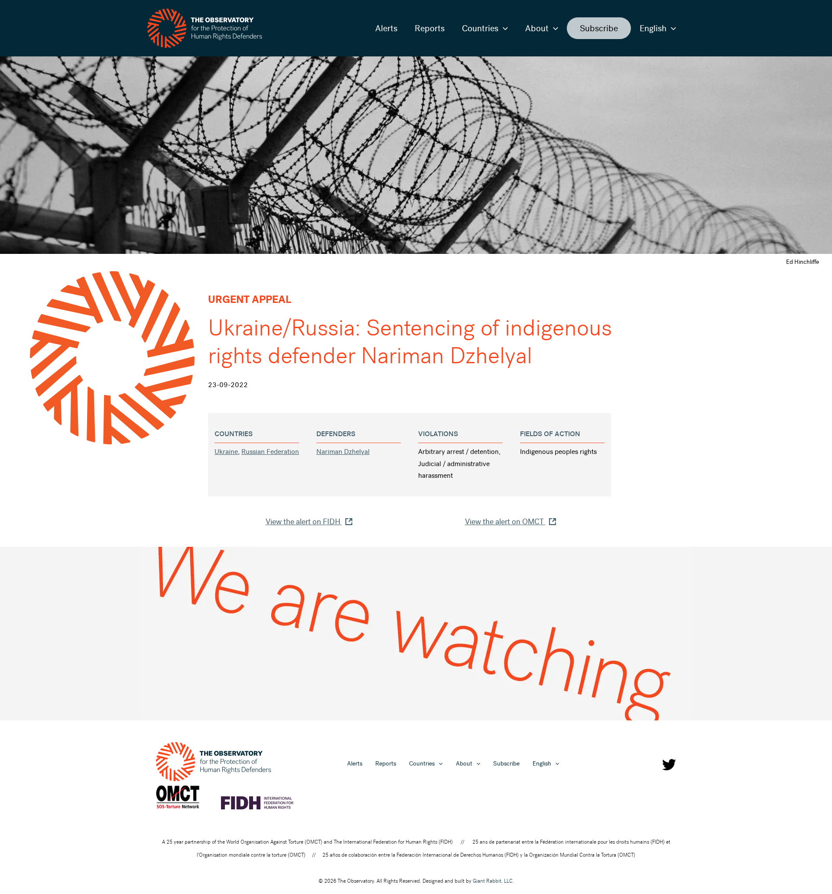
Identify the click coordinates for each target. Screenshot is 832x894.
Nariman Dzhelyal (343, 451)
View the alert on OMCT (505, 521)
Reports (430, 28)
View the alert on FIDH (304, 521)
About (537, 28)
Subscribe (599, 28)
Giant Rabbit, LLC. (493, 881)
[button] (503, 28)
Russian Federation (270, 451)
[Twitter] (669, 765)
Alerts (386, 28)
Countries (480, 28)
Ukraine (226, 451)
